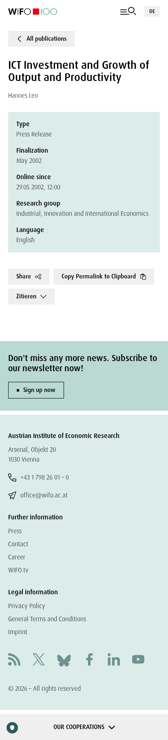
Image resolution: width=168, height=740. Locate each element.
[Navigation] (128, 11)
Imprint (17, 632)
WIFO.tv (18, 570)
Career (16, 557)
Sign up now (39, 390)
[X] (39, 660)
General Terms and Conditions (47, 619)
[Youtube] (138, 660)
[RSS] (14, 660)
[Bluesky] (64, 660)
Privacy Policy (26, 606)
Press (15, 531)
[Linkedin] (114, 660)
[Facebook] (89, 660)
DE (152, 11)
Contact (18, 544)
